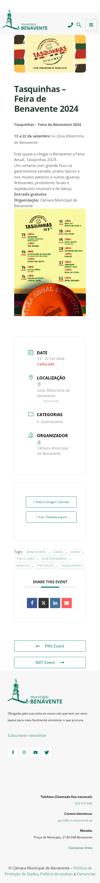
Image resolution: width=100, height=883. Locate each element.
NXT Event (45, 662)
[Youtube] (35, 752)
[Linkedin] (55, 603)
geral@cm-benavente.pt (75, 820)
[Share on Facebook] (32, 603)
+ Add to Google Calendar (51, 502)
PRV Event (54, 646)
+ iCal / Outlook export (51, 517)
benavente (36, 552)
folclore (25, 558)
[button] (78, 25)
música (23, 565)
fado (58, 552)
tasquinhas (71, 565)
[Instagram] (24, 752)
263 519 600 (83, 803)
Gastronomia (52, 421)
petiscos (45, 565)
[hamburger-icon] (91, 25)
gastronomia (54, 558)
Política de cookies (56, 873)
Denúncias (86, 873)
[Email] (67, 603)
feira (75, 552)
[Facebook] (13, 752)
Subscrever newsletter (27, 735)
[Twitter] (47, 752)
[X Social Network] (43, 603)
